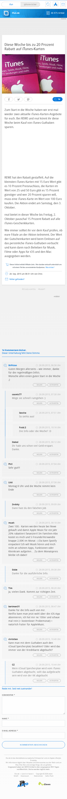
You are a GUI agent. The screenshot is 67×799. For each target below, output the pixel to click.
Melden (39, 385)
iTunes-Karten (29, 289)
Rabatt (42, 289)
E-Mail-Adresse (10, 730)
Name (5, 718)
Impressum (25, 776)
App (55, 4)
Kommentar (8, 694)
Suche (48, 4)
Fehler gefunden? (16, 279)
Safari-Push (49, 776)
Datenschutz (38, 776)
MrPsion (12, 365)
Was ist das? (50, 267)
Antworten (54, 385)
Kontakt (63, 4)
